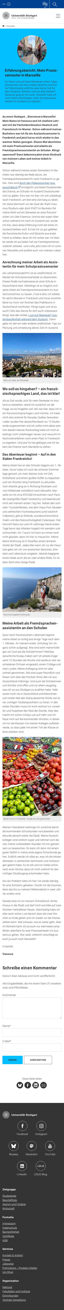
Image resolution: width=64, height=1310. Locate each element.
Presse (6, 1259)
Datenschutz (9, 1227)
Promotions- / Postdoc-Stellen (19, 1268)
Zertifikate (8, 1236)
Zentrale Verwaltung (14, 1299)
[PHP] (27, 1085)
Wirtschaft (8, 1208)
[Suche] (54, 4)
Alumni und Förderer (14, 1204)
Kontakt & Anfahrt (12, 1255)
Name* (6, 1025)
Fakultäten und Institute (16, 1291)
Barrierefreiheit (10, 1231)
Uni (3, 4)
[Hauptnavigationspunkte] (58, 15)
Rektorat (7, 1287)
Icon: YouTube (50, 1146)
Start (3, 26)
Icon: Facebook (22, 1126)
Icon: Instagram (41, 1126)
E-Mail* (6, 1041)
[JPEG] (32, 355)
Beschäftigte (9, 1200)
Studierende (9, 1195)
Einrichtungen (10, 1295)
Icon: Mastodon (32, 1146)
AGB (5, 1240)
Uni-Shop (7, 1272)
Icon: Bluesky (14, 1146)
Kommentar (9, 995)
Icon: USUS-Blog (41, 1166)
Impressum (9, 1223)
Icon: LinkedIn (22, 1166)
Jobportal (8, 1263)
